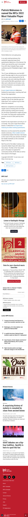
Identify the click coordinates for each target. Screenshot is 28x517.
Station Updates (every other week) (12, 300)
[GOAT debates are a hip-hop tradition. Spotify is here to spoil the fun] (13, 432)
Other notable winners (18, 133)
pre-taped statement (10, 90)
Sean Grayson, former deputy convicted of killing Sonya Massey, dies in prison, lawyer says (15, 341)
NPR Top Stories (9, 165)
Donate (23, 2)
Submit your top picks (14, 281)
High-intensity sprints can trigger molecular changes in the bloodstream (14, 348)
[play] (2, 515)
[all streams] (26, 515)
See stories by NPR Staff (7, 184)
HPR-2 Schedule (6, 489)
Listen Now (14, 231)
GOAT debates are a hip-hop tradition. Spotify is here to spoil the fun (13, 445)
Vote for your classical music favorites (14, 266)
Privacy (4, 498)
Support (5, 505)
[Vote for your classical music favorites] (14, 249)
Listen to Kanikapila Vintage (14, 221)
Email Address (6, 294)
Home (4, 483)
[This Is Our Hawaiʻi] (14, 367)
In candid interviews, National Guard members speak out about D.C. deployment (15, 334)
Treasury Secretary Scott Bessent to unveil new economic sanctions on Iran (14, 321)
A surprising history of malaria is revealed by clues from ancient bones (14, 408)
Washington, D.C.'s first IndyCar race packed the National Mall (13, 327)
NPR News (8, 162)
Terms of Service (7, 495)
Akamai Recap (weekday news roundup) (13, 304)
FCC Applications (6, 508)
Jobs (4, 502)
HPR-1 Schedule (6, 486)
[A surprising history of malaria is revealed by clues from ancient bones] (13, 395)
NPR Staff (8, 19)
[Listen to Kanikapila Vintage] (14, 204)
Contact (4, 492)
